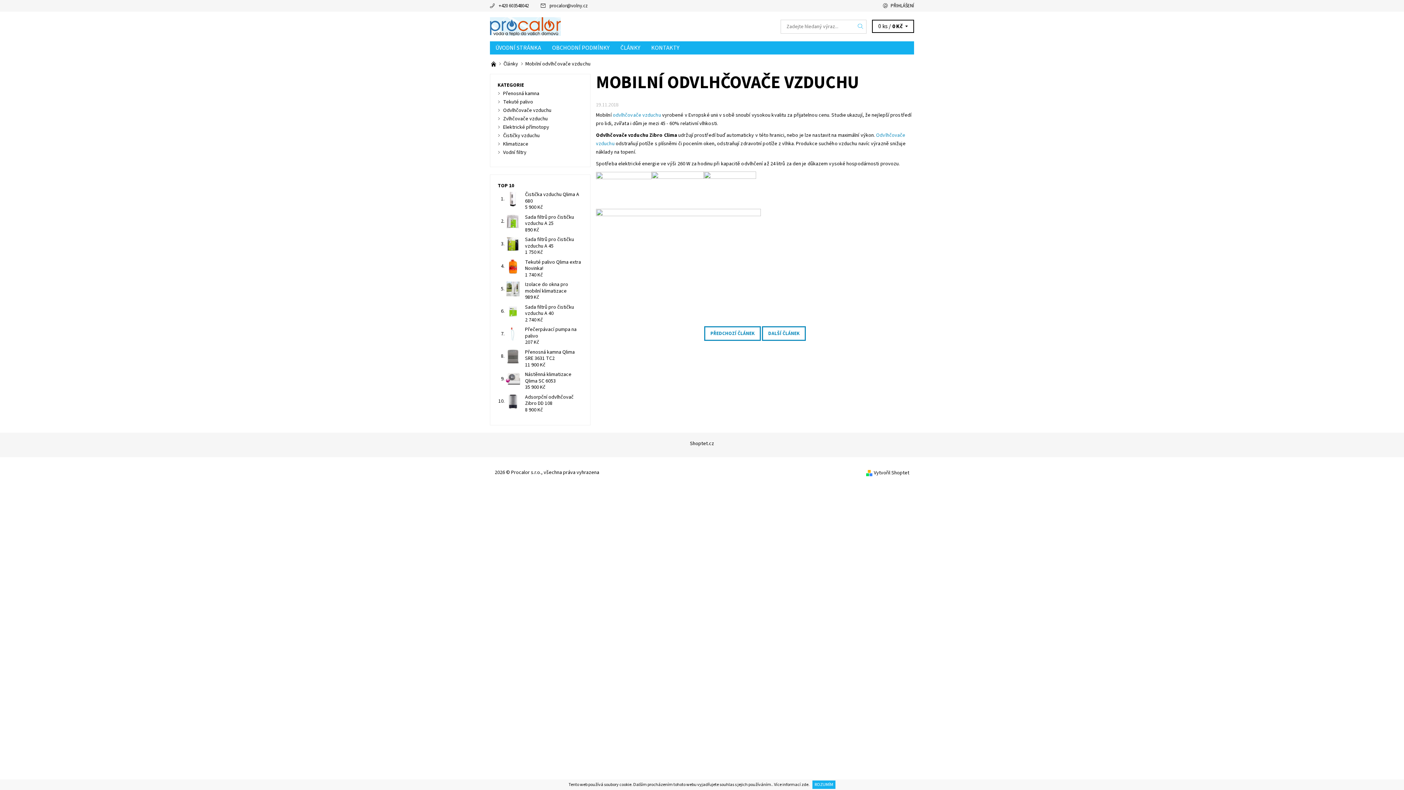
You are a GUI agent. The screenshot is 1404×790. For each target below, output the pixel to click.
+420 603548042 (514, 6)
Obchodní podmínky (580, 48)
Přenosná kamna (521, 93)
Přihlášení (902, 6)
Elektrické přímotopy (526, 127)
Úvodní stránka (518, 48)
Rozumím (824, 785)
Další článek (784, 333)
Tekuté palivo (518, 102)
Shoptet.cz (702, 443)
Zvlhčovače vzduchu (525, 119)
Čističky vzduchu (521, 135)
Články (630, 48)
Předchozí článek (732, 333)
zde (804, 785)
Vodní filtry (514, 152)
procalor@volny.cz (569, 6)
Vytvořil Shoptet (891, 473)
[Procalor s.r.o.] (525, 26)
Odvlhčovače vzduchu (527, 110)
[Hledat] (861, 27)
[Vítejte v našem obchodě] (494, 64)
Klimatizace (515, 144)
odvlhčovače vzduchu (637, 115)
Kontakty (665, 48)
